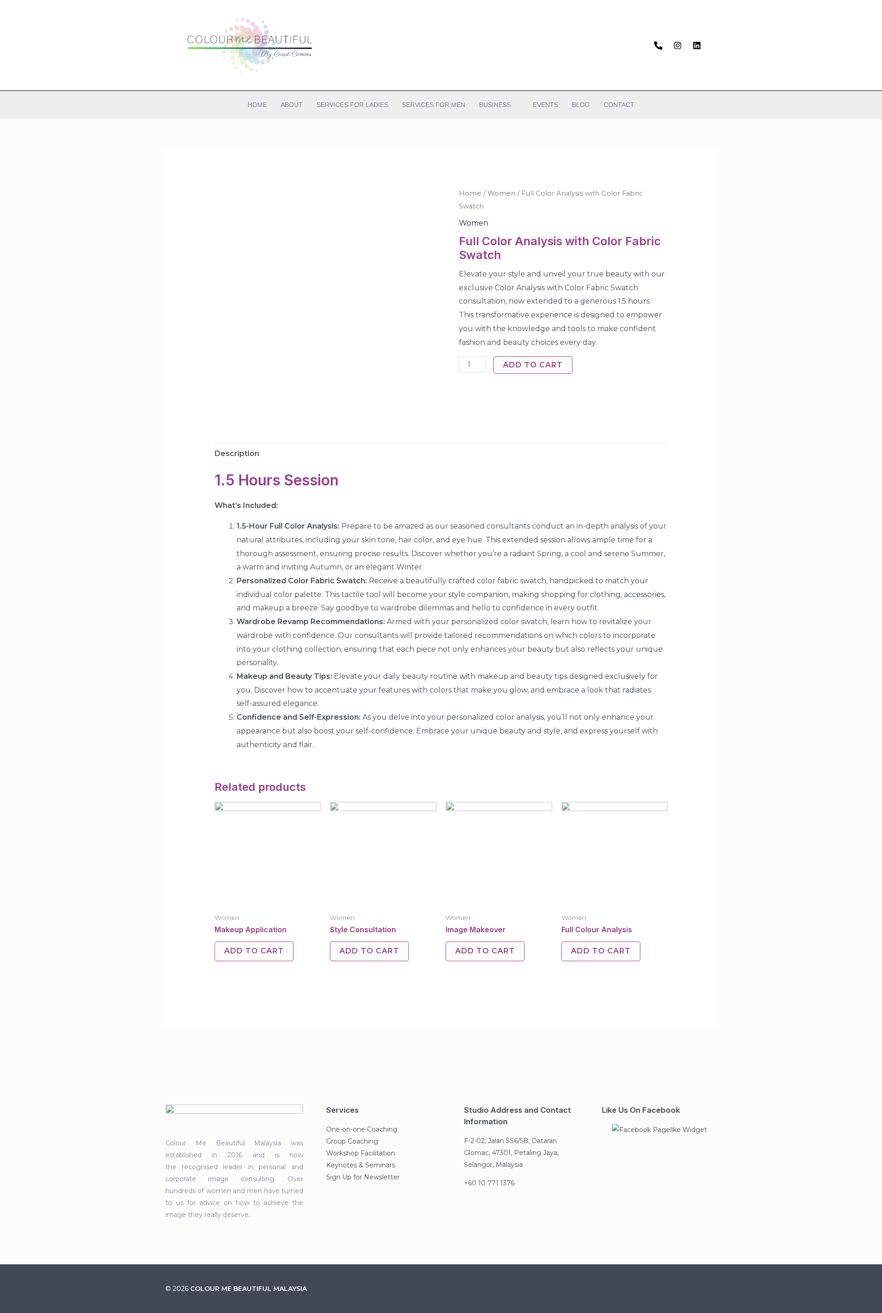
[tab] (237, 453)
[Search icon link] (713, 45)
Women (501, 193)
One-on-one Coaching (361, 1129)
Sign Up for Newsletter (363, 1177)
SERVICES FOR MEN (433, 104)
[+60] (658, 45)
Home (470, 193)
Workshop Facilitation (360, 1153)
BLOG (581, 104)
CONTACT (619, 104)
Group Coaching (352, 1141)
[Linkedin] (697, 45)
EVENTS (545, 104)
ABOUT (292, 104)
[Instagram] (677, 45)
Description (237, 453)
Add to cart (533, 365)
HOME (257, 104)
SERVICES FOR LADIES (352, 104)
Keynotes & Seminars (360, 1165)
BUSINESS (495, 104)
